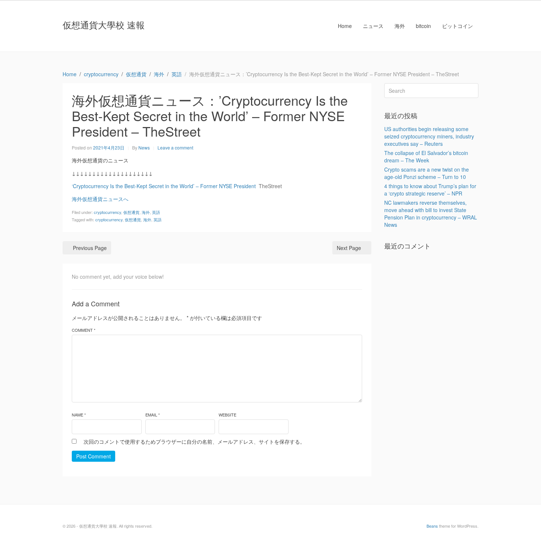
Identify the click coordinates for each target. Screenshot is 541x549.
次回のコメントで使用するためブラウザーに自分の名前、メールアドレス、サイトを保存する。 (194, 441)
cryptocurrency (107, 212)
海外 (400, 25)
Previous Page (90, 247)
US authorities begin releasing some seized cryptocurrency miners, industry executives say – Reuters (429, 136)
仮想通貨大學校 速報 (104, 24)
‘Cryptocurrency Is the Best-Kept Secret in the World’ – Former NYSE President (164, 186)
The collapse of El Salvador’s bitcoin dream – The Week (426, 156)
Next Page (349, 247)
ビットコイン (457, 25)
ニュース (373, 25)
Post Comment (93, 456)
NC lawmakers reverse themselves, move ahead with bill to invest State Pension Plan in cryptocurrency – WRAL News (430, 213)
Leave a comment (175, 147)
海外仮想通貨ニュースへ (100, 199)
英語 (156, 212)
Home (345, 25)
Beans (432, 526)
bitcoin (423, 25)
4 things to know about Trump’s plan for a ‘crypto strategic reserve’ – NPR (430, 189)
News (144, 147)
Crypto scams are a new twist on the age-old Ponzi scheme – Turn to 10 (426, 173)
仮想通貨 (131, 212)
